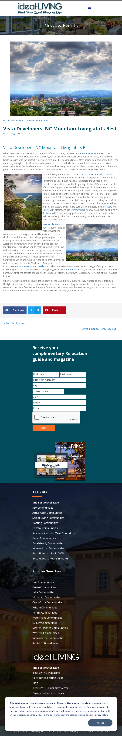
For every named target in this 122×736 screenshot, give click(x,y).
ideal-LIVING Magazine (46, 672)
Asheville (39, 266)
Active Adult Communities (47, 512)
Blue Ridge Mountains (93, 153)
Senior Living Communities (48, 518)
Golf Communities (43, 582)
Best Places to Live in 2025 (48, 553)
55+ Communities (42, 507)
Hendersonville (26, 266)
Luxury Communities (44, 623)
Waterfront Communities (47, 617)
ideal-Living (9, 133)
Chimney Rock (78, 209)
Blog (35, 683)
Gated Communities (44, 538)
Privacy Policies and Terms (48, 693)
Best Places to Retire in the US (50, 558)
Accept (100, 722)
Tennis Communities (44, 612)
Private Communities (44, 607)
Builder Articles (10, 120)
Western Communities (45, 633)
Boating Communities (45, 523)
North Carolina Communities (33, 120)
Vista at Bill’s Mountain (102, 174)
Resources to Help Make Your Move (53, 533)
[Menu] (89, 9)
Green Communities (44, 587)
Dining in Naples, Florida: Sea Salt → (100, 328)
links (48, 213)
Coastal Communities (45, 528)
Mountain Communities (46, 597)
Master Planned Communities (50, 628)
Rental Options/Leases (45, 643)
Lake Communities (43, 592)
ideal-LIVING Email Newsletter (50, 688)
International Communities (48, 548)
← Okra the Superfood (14, 323)
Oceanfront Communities (47, 602)
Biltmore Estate (76, 269)
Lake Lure (78, 174)
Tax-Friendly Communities (48, 543)
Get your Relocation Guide (47, 678)
